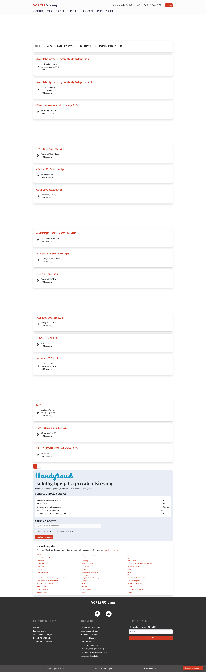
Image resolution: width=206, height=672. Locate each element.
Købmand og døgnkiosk (90, 572)
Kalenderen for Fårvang (91, 634)
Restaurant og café (133, 581)
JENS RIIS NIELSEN (48, 338)
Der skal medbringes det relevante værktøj (55, 531)
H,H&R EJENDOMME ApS (52, 253)
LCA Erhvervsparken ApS (52, 428)
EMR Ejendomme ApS (50, 149)
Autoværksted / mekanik (90, 555)
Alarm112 (38, 11)
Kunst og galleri (42, 572)
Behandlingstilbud (43, 558)
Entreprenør (86, 566)
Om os (36, 627)
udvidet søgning (112, 550)
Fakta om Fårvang (88, 638)
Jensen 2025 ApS (47, 358)
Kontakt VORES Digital (42, 638)
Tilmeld (169, 5)
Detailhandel (131, 561)
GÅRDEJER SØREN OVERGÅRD (56, 233)
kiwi (39, 405)
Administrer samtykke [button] (42, 641)
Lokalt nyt (87, 11)
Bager (129, 555)
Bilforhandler (86, 558)
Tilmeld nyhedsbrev (193, 668)
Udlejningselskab (43, 589)
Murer (129, 575)
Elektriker (40, 566)
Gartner (130, 569)
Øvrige (129, 592)
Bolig (49, 11)
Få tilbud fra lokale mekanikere (94, 652)
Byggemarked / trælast (134, 558)
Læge (129, 572)
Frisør (84, 569)
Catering (85, 561)
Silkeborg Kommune (89, 645)
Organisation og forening (90, 578)
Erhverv (60, 11)
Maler (39, 575)
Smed (84, 584)
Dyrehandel (41, 564)
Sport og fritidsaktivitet (135, 584)
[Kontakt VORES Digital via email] (109, 614)
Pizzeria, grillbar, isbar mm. (136, 578)
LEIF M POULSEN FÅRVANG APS (57, 448)
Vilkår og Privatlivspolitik (44, 634)
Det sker (73, 11)
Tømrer (129, 586)
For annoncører (39, 631)
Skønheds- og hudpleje (45, 584)
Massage (85, 575)
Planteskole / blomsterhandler (47, 581)
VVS (83, 592)
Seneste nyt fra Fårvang (90, 627)
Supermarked (41, 586)
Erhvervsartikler (87, 641)
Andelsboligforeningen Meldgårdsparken (62, 59)
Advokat (39, 555)
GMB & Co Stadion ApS (50, 169)
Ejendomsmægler (88, 564)
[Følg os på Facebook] (97, 614)
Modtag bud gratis (44, 537)
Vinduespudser (42, 592)
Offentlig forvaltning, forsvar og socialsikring (52, 578)
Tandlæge (85, 586)
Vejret (109, 11)
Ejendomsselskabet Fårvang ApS (57, 105)
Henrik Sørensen (47, 274)
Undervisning (87, 589)
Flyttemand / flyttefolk (134, 566)
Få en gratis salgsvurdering (92, 649)
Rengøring (85, 581)
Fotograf (39, 569)
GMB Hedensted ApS (49, 190)
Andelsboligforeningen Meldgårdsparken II (64, 82)
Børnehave (40, 561)
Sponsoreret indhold (89, 656)
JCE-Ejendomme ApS (49, 317)
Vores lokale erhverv (89, 631)
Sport (99, 11)
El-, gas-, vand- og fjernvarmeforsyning (140, 564)
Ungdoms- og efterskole (135, 589)
